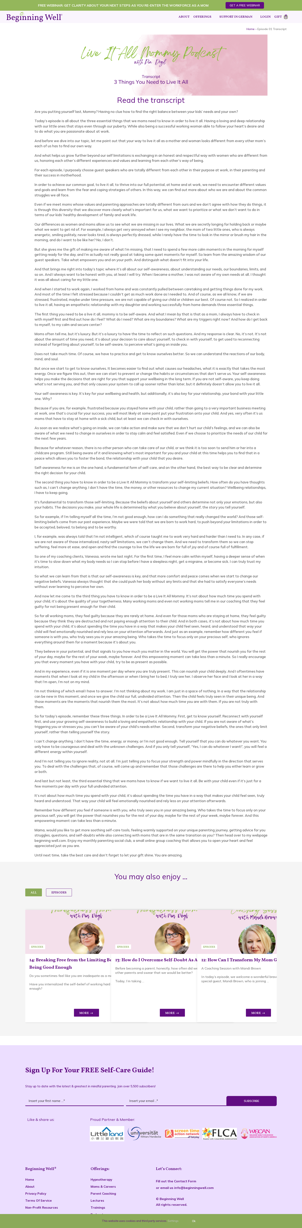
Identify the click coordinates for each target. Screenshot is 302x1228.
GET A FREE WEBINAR (245, 5)
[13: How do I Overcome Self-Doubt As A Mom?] (172, 932)
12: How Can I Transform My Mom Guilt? (244, 960)
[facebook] (31, 1134)
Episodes (59, 893)
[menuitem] (33, 893)
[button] (291, 17)
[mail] (75, 1134)
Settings (173, 1220)
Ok (194, 1221)
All (34, 893)
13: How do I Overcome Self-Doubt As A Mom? (163, 960)
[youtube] (60, 1134)
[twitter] (45, 1134)
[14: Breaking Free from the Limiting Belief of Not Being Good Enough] (86, 932)
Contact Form (185, 1181)
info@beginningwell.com (194, 1188)
